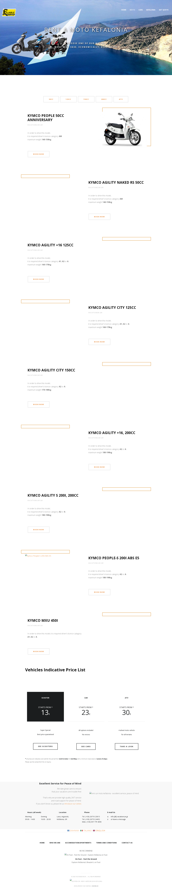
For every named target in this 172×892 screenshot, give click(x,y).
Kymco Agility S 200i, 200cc (52, 495)
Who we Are (54, 843)
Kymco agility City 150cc (51, 370)
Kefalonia (150, 10)
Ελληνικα (74, 830)
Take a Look (126, 746)
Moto (132, 10)
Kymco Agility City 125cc (112, 307)
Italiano (87, 830)
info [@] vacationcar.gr (119, 816)
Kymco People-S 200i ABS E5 (113, 558)
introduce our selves (72, 803)
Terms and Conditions (106, 843)
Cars (141, 10)
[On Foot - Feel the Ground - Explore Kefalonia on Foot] (86, 855)
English (100, 831)
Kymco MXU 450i (42, 620)
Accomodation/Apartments (78, 843)
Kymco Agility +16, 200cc (111, 432)
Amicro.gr (95, 886)
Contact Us (127, 843)
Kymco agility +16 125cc (50, 245)
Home (123, 10)
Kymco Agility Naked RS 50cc (116, 182)
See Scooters (45, 746)
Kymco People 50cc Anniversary (45, 117)
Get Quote (163, 10)
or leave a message (118, 819)
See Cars (86, 746)
